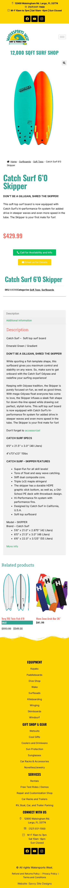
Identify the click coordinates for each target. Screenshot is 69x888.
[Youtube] (34, 19)
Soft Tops (38, 161)
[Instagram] (42, 19)
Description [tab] (12, 313)
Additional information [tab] (19, 320)
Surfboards (25, 161)
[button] (64, 62)
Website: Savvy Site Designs (34, 883)
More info (12, 546)
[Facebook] (27, 19)
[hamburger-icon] (62, 37)
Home (14, 161)
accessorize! (32, 430)
